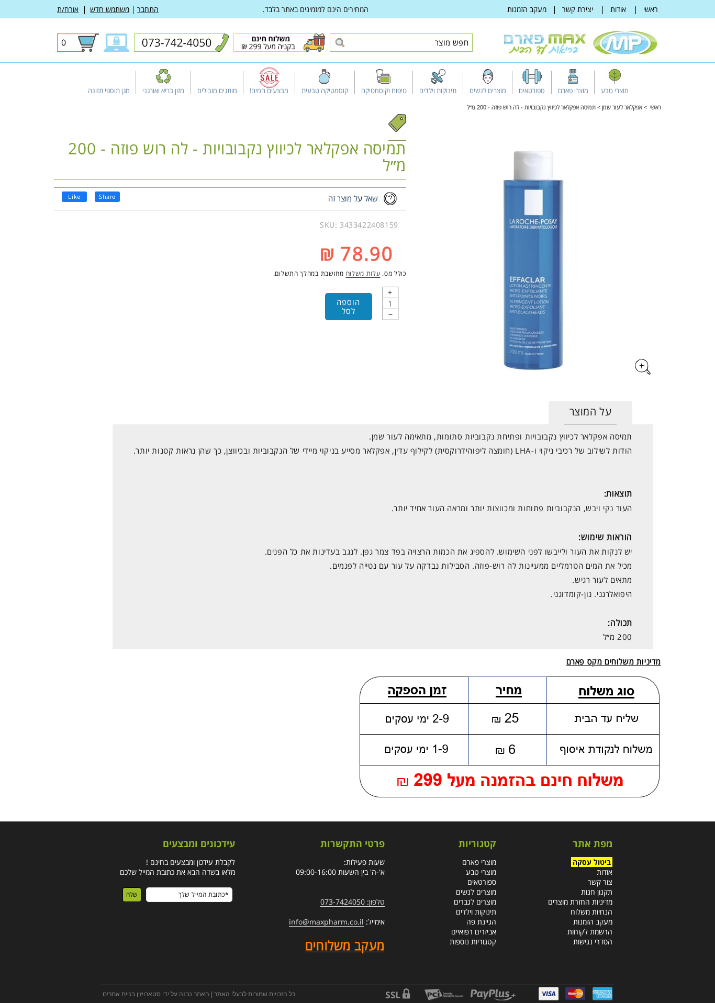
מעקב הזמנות (526, 9)
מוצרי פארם (479, 862)
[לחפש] (339, 43)
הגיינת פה (481, 922)
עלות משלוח (363, 273)
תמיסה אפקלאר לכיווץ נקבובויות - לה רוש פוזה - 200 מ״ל (531, 107)
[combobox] (401, 42)
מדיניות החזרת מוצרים (580, 902)
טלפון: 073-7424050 (352, 902)
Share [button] (107, 196)
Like (74, 196)
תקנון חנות (596, 892)
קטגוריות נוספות (473, 941)
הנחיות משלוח (591, 912)
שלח (132, 894)
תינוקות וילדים (476, 912)
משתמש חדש (109, 9)
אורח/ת (68, 9)
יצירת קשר (577, 9)
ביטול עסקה (592, 862)
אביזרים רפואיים (473, 932)
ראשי (650, 9)
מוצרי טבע (481, 872)
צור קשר (600, 882)
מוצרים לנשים (476, 892)
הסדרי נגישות (592, 941)
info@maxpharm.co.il (326, 922)
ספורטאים (481, 882)
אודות (618, 9)
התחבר (148, 9)
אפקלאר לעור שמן (622, 107)
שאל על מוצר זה (353, 198)
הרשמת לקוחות (589, 932)
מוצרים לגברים (475, 902)
